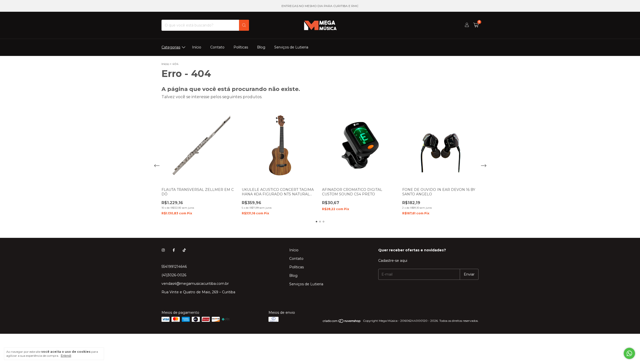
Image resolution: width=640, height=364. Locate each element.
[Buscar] (244, 25)
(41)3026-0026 (174, 275)
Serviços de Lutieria (291, 47)
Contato (217, 47)
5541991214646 (174, 266)
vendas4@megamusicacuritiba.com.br (195, 283)
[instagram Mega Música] (163, 250)
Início (196, 47)
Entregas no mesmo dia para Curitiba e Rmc (320, 6)
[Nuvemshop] (341, 322)
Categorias (171, 47)
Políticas (241, 47)
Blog (261, 47)
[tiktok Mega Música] (184, 250)
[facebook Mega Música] (174, 250)
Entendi (66, 356)
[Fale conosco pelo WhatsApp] (629, 353)
